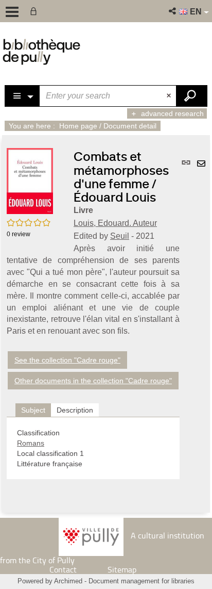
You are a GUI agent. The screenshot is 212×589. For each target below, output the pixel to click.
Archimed (68, 581)
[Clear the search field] (170, 96)
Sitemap (122, 569)
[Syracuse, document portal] (41, 51)
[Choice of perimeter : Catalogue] (22, 96)
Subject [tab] (33, 410)
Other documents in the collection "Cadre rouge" (93, 381)
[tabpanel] (93, 448)
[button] (173, 11)
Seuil (119, 236)
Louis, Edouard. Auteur (115, 223)
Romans (30, 443)
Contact (63, 569)
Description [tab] (75, 410)
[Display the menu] (12, 12)
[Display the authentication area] (35, 11)
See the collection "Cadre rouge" (67, 360)
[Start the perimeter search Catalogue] (191, 96)
